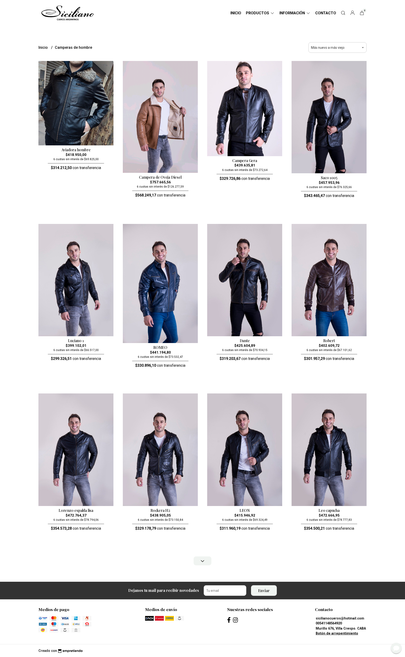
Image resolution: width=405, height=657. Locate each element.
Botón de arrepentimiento (337, 633)
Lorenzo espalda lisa (76, 510)
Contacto (325, 13)
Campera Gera (244, 160)
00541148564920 (329, 623)
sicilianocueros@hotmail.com (340, 618)
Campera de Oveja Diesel (160, 177)
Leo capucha (329, 510)
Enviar (264, 590)
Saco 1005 (329, 177)
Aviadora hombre (76, 149)
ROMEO (160, 347)
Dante (245, 340)
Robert (329, 340)
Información (292, 13)
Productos (258, 13)
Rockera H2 (160, 510)
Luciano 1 (76, 340)
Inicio (235, 13)
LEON (245, 510)
